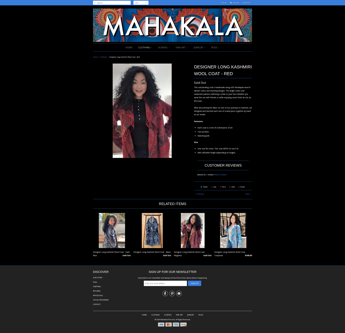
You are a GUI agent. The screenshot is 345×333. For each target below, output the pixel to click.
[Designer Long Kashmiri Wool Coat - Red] (142, 111)
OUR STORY (97, 277)
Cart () (235, 3)
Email (243, 187)
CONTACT (97, 304)
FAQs (95, 282)
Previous (200, 194)
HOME (128, 47)
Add (233, 187)
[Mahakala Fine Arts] (172, 25)
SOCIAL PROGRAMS (101, 300)
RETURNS (97, 291)
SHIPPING (97, 286)
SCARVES (163, 47)
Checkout (246, 3)
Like (214, 187)
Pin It (224, 187)
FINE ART (181, 47)
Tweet (205, 187)
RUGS (214, 47)
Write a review (220, 174)
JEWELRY (198, 47)
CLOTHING (144, 47)
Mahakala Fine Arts (168, 319)
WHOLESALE (98, 295)
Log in (223, 3)
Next (248, 194)
